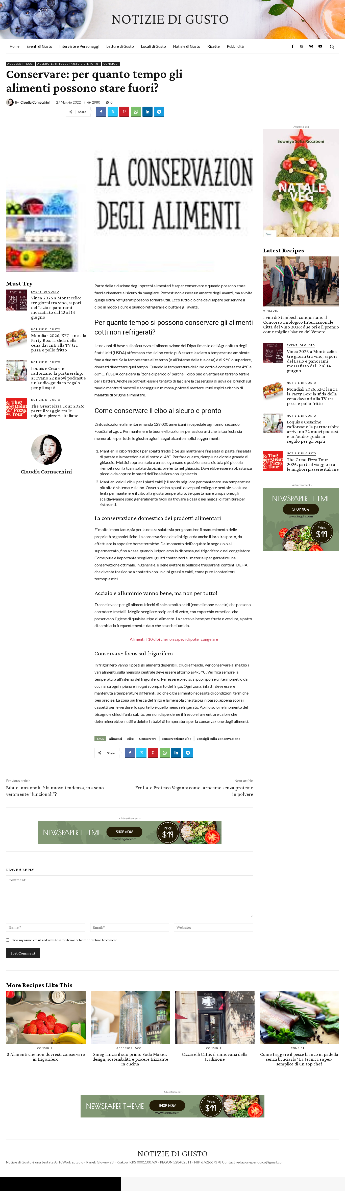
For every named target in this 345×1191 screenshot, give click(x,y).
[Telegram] (159, 112)
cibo (130, 738)
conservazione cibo (176, 738)
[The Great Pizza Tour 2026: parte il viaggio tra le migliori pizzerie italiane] (16, 408)
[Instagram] (301, 46)
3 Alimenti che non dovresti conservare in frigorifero (46, 1057)
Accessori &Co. (20, 63)
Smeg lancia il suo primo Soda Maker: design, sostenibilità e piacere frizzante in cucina (130, 1059)
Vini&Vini (271, 311)
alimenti (115, 738)
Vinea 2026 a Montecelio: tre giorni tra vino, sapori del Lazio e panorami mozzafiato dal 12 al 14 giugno (56, 307)
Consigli (111, 63)
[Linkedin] (147, 112)
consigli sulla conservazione (218, 738)
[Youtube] (320, 46)
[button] (332, 46)
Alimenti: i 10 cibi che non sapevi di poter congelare (174, 639)
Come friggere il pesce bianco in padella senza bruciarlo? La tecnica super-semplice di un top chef (299, 1059)
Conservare (147, 738)
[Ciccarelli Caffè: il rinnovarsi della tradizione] (215, 1017)
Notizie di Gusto (45, 329)
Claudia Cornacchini (35, 102)
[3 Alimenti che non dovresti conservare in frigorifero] (46, 1017)
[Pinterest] (124, 112)
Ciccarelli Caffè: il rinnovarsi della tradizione (215, 1057)
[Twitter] (113, 112)
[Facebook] (292, 46)
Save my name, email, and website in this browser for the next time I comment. (64, 940)
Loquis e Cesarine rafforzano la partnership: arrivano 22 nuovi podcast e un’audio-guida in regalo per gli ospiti (58, 378)
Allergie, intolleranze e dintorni (68, 63)
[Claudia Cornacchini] (10, 102)
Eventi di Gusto (45, 291)
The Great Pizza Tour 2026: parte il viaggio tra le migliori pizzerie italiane (57, 410)
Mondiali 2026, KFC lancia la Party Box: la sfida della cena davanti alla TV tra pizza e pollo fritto (58, 342)
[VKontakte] (310, 46)
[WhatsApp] (136, 112)
